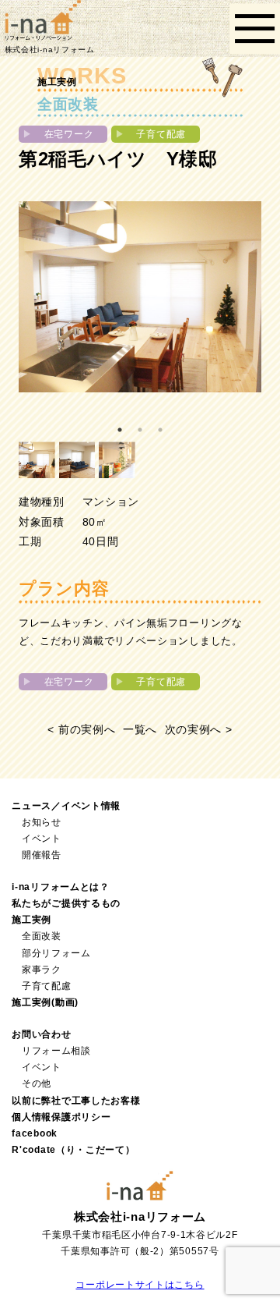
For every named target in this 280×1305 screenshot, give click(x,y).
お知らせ (41, 822)
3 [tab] (160, 430)
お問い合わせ (41, 1034)
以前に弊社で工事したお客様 (76, 1100)
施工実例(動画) (45, 1002)
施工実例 (31, 919)
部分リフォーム (56, 953)
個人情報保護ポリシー (61, 1117)
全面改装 (41, 936)
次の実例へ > (199, 729)
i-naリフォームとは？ (60, 886)
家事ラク (41, 969)
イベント (41, 838)
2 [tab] (140, 430)
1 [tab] (120, 430)
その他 (36, 1083)
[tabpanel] (140, 296)
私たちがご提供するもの (66, 903)
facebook (35, 1133)
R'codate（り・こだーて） (73, 1149)
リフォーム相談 (56, 1050)
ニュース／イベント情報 (66, 805)
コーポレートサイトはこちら (139, 1284)
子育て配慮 (47, 986)
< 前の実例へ (81, 729)
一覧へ (140, 729)
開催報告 (41, 854)
